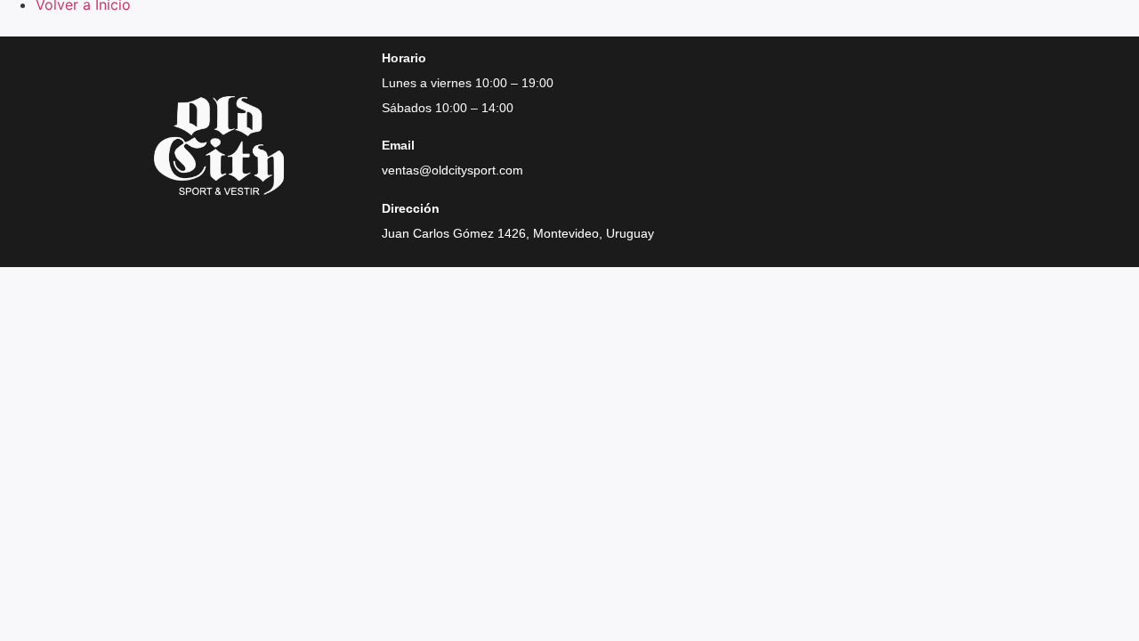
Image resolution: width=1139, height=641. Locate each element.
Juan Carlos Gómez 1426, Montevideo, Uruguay (518, 233)
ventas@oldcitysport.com (452, 170)
